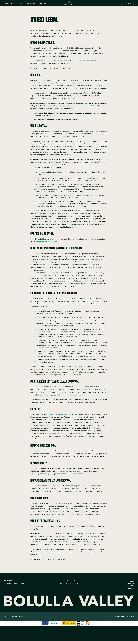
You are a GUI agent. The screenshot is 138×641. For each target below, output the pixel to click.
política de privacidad (46, 242)
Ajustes (22, 634)
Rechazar (13, 634)
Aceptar (4, 634)
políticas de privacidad (83, 106)
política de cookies (59, 632)
